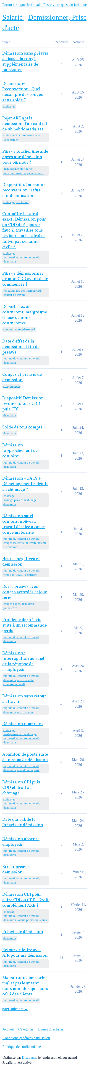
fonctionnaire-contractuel (19, 290)
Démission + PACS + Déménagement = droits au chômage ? (25, 484)
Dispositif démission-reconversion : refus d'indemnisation (23, 190)
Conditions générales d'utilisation (26, 1038)
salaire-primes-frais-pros (32, 920)
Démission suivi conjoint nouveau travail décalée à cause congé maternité (23, 524)
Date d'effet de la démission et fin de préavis (20, 347)
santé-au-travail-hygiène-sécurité (23, 173)
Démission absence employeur (20, 842)
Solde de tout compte (22, 427)
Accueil (8, 1029)
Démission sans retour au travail (24, 699)
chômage (9, 106)
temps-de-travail (13, 574)
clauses (7, 329)
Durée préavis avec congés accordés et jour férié (24, 592)
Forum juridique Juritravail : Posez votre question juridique (44, 5)
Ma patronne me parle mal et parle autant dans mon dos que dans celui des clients (25, 986)
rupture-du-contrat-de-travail (21, 257)
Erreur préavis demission (16, 869)
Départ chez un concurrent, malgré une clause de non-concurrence (24, 315)
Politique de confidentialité (22, 1047)
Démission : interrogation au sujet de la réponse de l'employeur (23, 661)
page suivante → (15, 1009)
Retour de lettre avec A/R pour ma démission (25, 953)
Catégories (26, 1029)
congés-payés (11, 386)
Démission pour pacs (22, 724)
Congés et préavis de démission (22, 377)
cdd (38, 290)
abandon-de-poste (28, 770)
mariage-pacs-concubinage (20, 500)
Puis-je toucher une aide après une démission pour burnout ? (25, 157)
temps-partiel (25, 168)
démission (9, 168)
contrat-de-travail (14, 294)
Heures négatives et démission (21, 561)
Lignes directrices (50, 1029)
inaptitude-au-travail (29, 135)
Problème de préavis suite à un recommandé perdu (24, 625)
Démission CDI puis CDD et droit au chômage (21, 787)
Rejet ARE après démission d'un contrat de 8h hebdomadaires (24, 124)
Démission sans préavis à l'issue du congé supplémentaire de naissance (25, 62)
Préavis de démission (22, 932)
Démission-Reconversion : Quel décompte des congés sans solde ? (22, 92)
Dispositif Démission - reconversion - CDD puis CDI (24, 403)
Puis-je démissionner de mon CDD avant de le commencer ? (25, 279)
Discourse (29, 1057)
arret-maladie (25, 680)
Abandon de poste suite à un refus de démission (25, 757)
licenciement (11, 139)
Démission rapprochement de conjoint (20, 450)
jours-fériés (10, 608)
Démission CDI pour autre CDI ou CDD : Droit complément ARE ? (25, 900)
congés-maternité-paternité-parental (25, 542)
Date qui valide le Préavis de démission (22, 822)
